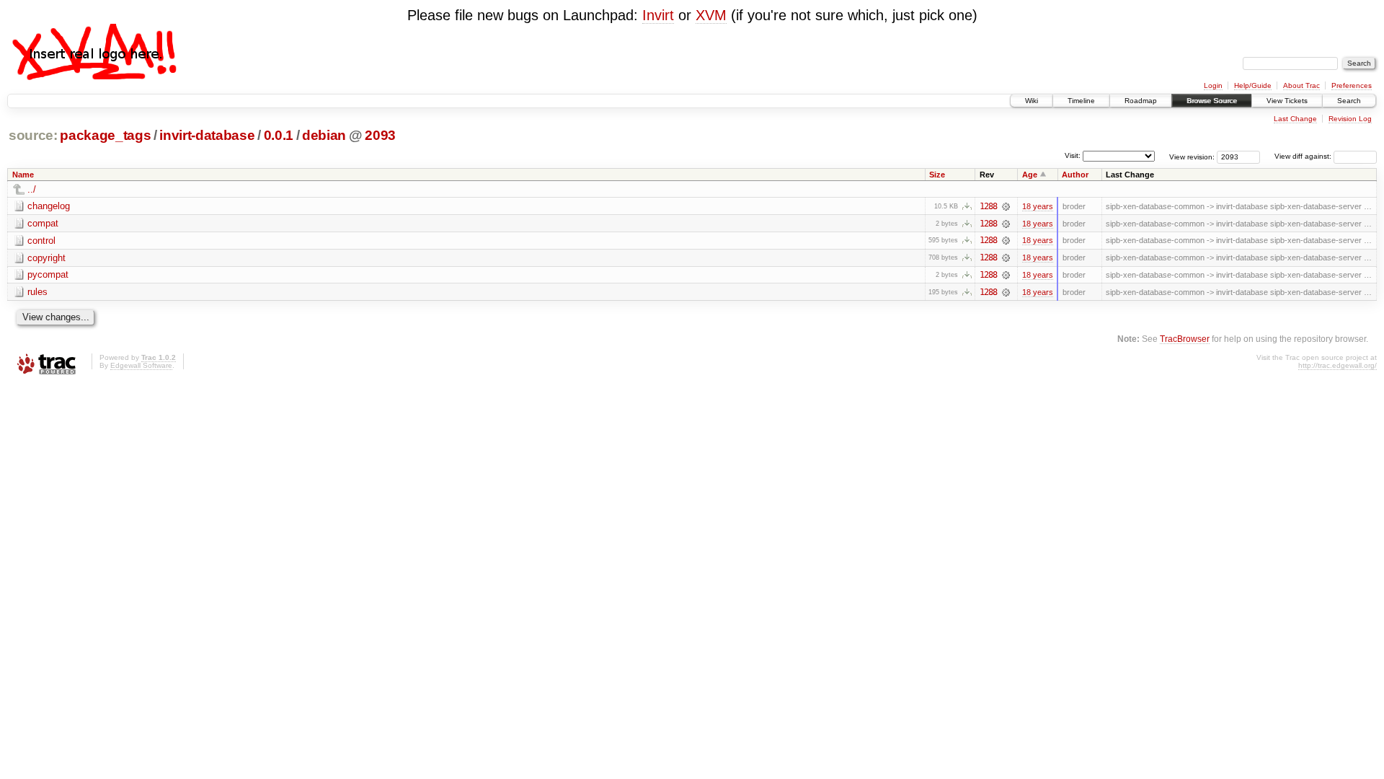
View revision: (1192, 156)
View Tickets (1287, 101)
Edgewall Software (141, 365)
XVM (711, 15)
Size (937, 174)
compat (42, 223)
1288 (988, 206)
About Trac (1301, 85)
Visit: (1073, 155)
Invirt (658, 15)
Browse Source (1211, 101)
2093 (380, 135)
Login (1213, 85)
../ (31, 189)
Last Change (1295, 119)
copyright (46, 257)
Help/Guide (1253, 85)
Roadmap (1140, 101)
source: (33, 135)
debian (324, 135)
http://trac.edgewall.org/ (1337, 365)
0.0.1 (278, 135)
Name (23, 174)
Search (1349, 101)
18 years (1037, 206)
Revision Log (1350, 119)
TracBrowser (1185, 338)
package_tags (105, 135)
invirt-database (206, 135)
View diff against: (1304, 156)
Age (1029, 174)
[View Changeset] (1006, 206)
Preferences (1351, 85)
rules (37, 291)
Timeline (1081, 101)
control (41, 240)
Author (1075, 174)
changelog (48, 206)
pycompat (47, 274)
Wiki (1031, 101)
